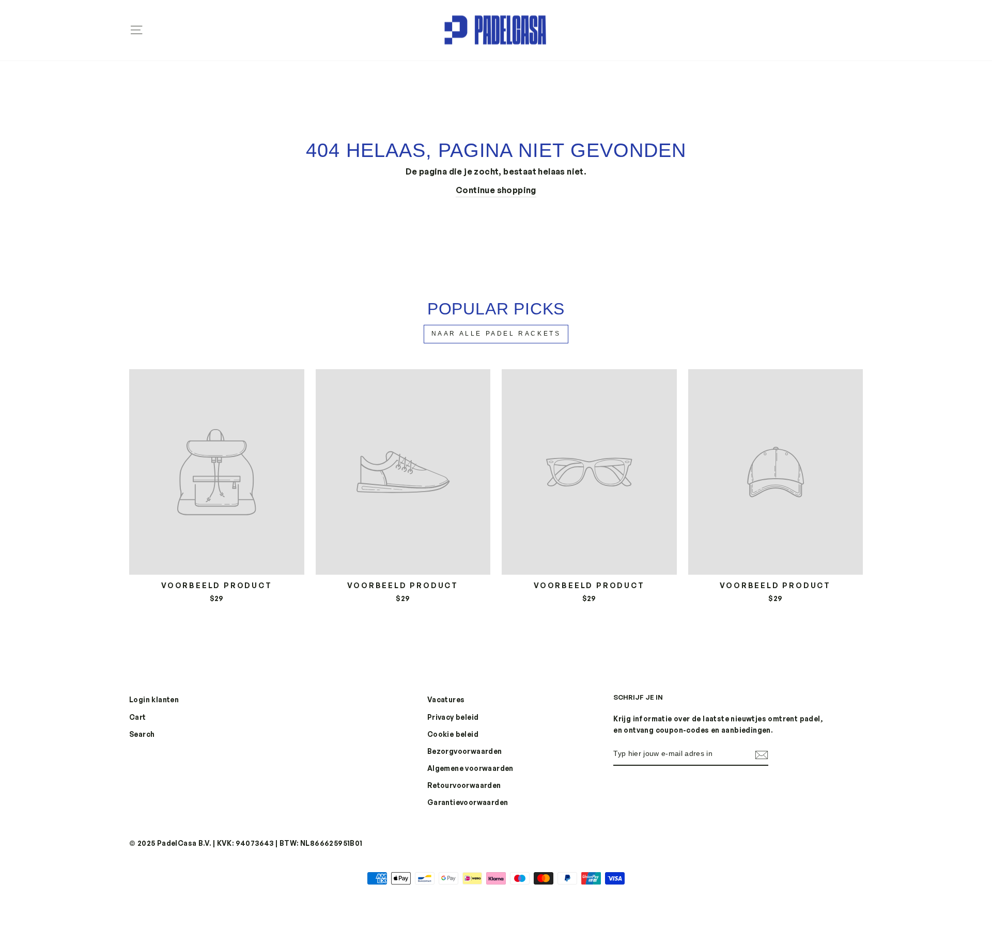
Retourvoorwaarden (464, 785)
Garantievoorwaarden (467, 802)
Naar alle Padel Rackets (496, 333)
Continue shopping (496, 190)
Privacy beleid (453, 717)
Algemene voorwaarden (470, 768)
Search (141, 734)
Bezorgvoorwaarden (464, 751)
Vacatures (446, 699)
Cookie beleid (452, 734)
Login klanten (154, 699)
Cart (137, 717)
